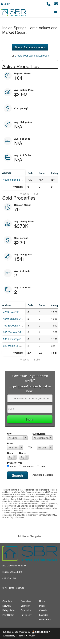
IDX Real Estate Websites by (17, 631)
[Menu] (55, 12)
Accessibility (9, 635)
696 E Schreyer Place (15, 339)
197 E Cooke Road (14, 325)
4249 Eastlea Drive (14, 318)
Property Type (14, 462)
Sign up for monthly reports (30, 47)
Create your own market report (32, 55)
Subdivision (39, 433)
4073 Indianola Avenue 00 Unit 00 (22, 180)
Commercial (27, 466)
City (9, 433)
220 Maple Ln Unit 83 (15, 346)
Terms (22, 635)
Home (12, 466)
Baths (22, 453)
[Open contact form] (56, 3)
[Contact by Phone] (49, 3)
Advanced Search (42, 475)
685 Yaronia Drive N (14, 332)
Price (10, 443)
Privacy (32, 635)
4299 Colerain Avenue (16, 312)
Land (42, 466)
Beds (10, 453)
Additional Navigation (30, 536)
